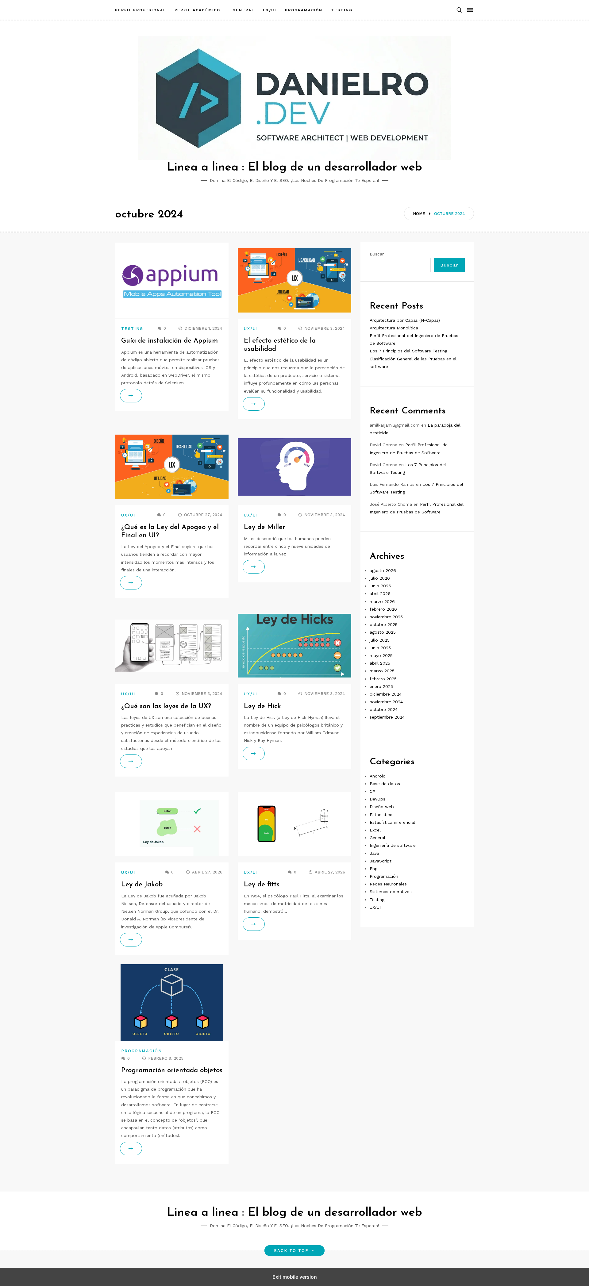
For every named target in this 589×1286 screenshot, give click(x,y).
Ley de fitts (261, 884)
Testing (341, 10)
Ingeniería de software (393, 845)
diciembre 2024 (386, 694)
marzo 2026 (382, 601)
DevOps (377, 799)
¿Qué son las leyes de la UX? (166, 706)
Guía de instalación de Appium (169, 340)
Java (374, 853)
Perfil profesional (140, 10)
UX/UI (270, 10)
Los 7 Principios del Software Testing (408, 351)
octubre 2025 (384, 624)
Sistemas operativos (391, 891)
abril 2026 (380, 593)
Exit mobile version (294, 1277)
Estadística (381, 814)
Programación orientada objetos (171, 1070)
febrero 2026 (383, 609)
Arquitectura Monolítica (394, 327)
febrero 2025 (383, 678)
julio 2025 (380, 640)
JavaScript (380, 860)
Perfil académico (199, 10)
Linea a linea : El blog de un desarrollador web (294, 168)
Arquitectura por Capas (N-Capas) (405, 320)
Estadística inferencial (392, 822)
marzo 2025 (382, 671)
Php (374, 868)
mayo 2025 (381, 655)
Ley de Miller (264, 527)
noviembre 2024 (386, 701)
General (243, 10)
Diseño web (382, 806)
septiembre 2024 (387, 717)
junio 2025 (380, 647)
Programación (303, 10)
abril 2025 (380, 663)
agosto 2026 (383, 570)
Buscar (377, 253)
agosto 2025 (383, 632)
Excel (375, 829)
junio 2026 (380, 586)
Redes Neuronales (388, 884)
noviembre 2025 (386, 616)
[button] (459, 10)
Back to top (291, 1250)
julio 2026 (380, 578)
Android (378, 776)
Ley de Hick (262, 706)
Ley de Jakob (142, 884)
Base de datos (385, 783)
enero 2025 (381, 686)
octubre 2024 (384, 709)
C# (372, 791)
